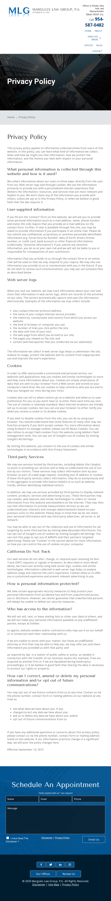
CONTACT (97, 51)
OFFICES (88, 45)
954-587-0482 (94, 22)
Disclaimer (47, 837)
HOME (88, 30)
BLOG (99, 45)
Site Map (53, 884)
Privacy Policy (62, 837)
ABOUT (98, 30)
